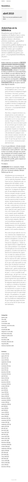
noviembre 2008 (5, 400)
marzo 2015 (4, 360)
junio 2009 (3, 390)
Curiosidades (4, 323)
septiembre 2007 (5, 424)
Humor (3, 327)
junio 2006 (3, 454)
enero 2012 (4, 368)
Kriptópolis (23, 79)
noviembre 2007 (5, 420)
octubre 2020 (4, 353)
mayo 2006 (4, 456)
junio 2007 (3, 430)
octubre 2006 (4, 446)
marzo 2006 (4, 460)
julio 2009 (3, 388)
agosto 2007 (4, 426)
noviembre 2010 (5, 374)
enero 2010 (4, 380)
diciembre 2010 (5, 372)
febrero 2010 (4, 378)
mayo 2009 (4, 392)
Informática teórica (5, 333)
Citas (2, 319)
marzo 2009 (4, 394)
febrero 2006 (4, 462)
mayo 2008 (4, 408)
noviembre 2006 (5, 444)
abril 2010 (3, 376)
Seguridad (3, 343)
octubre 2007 (4, 422)
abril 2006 (3, 458)
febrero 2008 (4, 414)
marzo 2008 (4, 412)
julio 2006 (3, 452)
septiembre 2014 (5, 362)
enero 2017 (4, 358)
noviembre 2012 (5, 366)
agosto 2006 (4, 450)
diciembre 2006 (5, 442)
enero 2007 (4, 440)
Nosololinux (6, 6)
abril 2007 (3, 434)
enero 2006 (4, 464)
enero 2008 (4, 416)
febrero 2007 (4, 438)
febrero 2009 (4, 396)
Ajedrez (3, 317)
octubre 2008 (4, 402)
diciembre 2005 (5, 466)
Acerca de (8, 1)
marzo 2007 (4, 436)
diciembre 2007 (5, 418)
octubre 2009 (4, 386)
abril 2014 (3, 364)
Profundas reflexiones (6, 341)
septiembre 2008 (5, 404)
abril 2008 (3, 410)
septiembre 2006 (5, 448)
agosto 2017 (4, 356)
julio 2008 (3, 406)
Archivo (3, 1)
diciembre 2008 (5, 398)
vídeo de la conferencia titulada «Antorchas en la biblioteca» (13, 64)
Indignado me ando (5, 331)
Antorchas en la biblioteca (9, 29)
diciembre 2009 (5, 382)
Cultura (3, 321)
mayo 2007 (4, 432)
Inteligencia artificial (5, 335)
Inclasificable (4, 329)
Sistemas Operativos (6, 345)
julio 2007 (3, 428)
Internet (3, 337)
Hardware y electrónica (6, 325)
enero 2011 (4, 370)
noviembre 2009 (5, 384)
